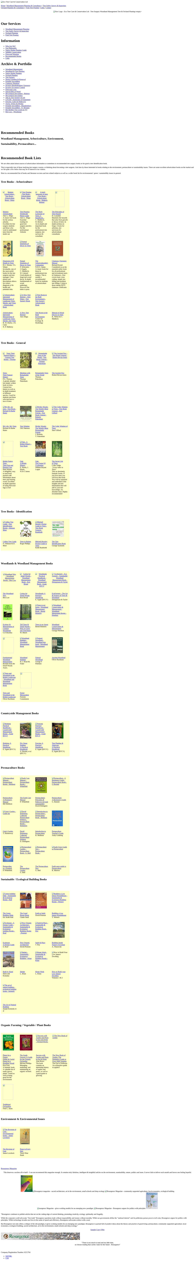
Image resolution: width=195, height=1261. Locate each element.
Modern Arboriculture (7, 213)
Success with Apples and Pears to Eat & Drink (42, 1057)
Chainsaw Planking (12, 83)
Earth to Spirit (40, 913)
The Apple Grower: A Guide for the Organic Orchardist (26, 1058)
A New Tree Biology (24, 314)
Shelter (22, 972)
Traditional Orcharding (7, 1105)
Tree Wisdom (24, 426)
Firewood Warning (12, 54)
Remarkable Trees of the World (41, 374)
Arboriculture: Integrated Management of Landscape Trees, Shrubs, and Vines (9, 317)
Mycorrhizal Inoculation (14, 96)
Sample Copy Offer (97, 1230)
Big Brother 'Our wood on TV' (16, 110)
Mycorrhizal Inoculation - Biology (17, 94)
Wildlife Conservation (13, 52)
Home (3, 6)
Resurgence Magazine (9, 1168)
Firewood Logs (10, 89)
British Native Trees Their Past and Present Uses (8, 464)
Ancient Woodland (58, 658)
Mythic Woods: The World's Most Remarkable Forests (41, 429)
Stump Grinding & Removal (15, 79)
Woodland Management (13, 69)
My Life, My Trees (9, 426)
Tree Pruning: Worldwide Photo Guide (25, 214)
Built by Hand (8, 972)
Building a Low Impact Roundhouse (59, 914)
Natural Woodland (39, 659)
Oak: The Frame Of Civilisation (40, 463)
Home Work (39, 972)
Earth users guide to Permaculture (59, 867)
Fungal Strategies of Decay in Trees (25, 263)
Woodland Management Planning (17, 29)
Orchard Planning (11, 33)
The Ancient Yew (58, 373)
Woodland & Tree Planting (14, 71)
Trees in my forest (41, 624)
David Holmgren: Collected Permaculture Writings (24, 835)
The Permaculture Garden (24, 868)
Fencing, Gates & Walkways (15, 102)
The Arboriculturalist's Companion (41, 263)
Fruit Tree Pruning (32, 8)
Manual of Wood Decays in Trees (58, 314)
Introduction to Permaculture (40, 832)
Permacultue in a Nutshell (7, 867)
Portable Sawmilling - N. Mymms (17, 108)
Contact (48, 8)
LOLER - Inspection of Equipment (17, 100)
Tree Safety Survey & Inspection (54, 6)
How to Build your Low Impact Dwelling (58, 974)
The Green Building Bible (8, 914)
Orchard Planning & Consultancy (13, 8)
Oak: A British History (23, 463)
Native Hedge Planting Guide (16, 50)
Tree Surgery (10, 77)
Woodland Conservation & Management (57, 627)
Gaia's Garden (8, 831)
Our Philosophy (11, 48)
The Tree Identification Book (59, 543)
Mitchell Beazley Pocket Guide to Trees (41, 544)
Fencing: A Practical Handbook (39, 745)
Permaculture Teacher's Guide (57, 832)
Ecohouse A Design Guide (8, 944)
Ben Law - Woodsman (13, 112)
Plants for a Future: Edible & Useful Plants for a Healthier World (8, 1059)
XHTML (8, 1256)
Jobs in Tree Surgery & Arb (15, 98)
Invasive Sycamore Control (15, 87)
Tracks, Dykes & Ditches (14, 104)
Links (42, 8)
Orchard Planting (11, 75)
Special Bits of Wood (13, 92)
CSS (7, 1258)
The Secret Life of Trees (57, 462)
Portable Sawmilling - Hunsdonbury (18, 106)
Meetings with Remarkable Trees (25, 375)
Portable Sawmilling (12, 81)
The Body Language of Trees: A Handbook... (39, 215)
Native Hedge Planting (13, 73)
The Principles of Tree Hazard (58, 213)
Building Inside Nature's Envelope (58, 944)
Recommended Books (13, 56)
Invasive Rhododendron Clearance (17, 85)
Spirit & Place (40, 943)
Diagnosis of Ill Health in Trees (8, 262)
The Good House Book (24, 914)
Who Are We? (10, 46)
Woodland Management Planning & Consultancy (24, 6)
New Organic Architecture (25, 944)
